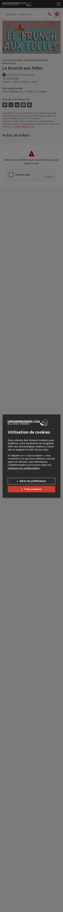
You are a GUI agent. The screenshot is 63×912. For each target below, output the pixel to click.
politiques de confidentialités (24, 468)
